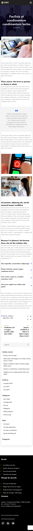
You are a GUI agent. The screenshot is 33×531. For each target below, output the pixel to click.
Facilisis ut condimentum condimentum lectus (16, 369)
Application (6, 318)
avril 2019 (6, 387)
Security (5, 41)
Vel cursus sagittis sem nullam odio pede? (13, 285)
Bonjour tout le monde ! (10, 355)
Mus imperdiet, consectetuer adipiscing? (15, 264)
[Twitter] (30, 316)
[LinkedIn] (28, 319)
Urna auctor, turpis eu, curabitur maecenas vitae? (12, 278)
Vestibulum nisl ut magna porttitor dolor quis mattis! (9, 330)
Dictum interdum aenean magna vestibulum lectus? (12, 270)
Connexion (6, 424)
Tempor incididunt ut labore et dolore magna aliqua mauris (24, 331)
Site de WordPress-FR (9, 433)
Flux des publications (9, 427)
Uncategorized (7, 402)
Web (11, 318)
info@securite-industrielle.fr (13, 506)
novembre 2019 (8, 383)
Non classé (6, 399)
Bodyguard (6, 408)
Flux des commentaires (10, 430)
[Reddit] (30, 319)
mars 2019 (6, 390)
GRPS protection (8, 411)
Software (10, 316)
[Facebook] (28, 316)
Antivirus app (7, 415)
